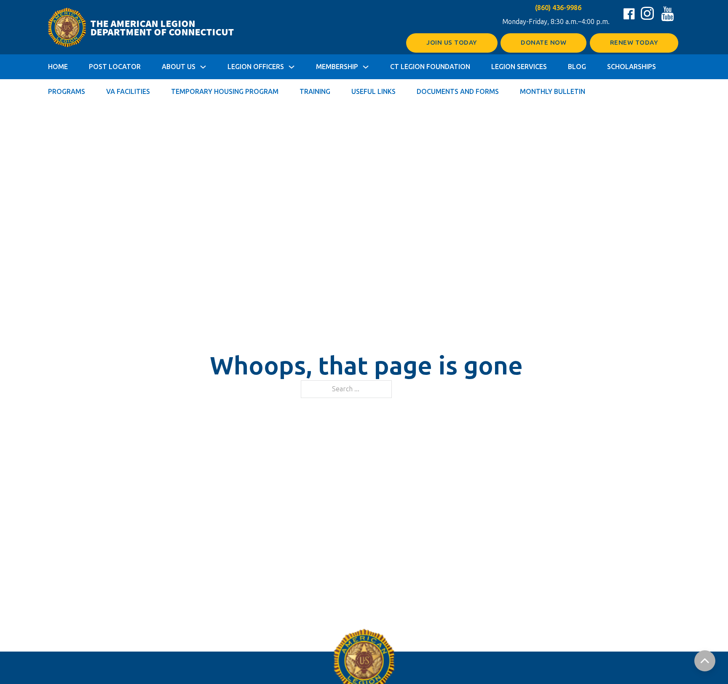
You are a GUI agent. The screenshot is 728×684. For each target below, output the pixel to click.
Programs (66, 92)
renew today (634, 42)
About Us (178, 67)
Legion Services (519, 67)
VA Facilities (128, 92)
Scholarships (631, 67)
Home (58, 67)
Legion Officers (256, 67)
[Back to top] (704, 660)
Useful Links (373, 92)
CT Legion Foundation (430, 67)
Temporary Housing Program (224, 92)
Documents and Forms (458, 92)
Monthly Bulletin (552, 92)
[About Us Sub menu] (203, 67)
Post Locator (115, 67)
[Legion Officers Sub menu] (291, 67)
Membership (337, 67)
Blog (577, 67)
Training (315, 92)
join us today (451, 42)
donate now (543, 42)
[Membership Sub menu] (365, 67)
